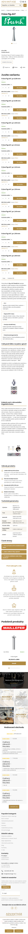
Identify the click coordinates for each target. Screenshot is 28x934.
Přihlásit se (6, 887)
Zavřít (20, 69)
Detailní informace (7, 62)
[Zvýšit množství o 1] (8, 87)
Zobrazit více (14, 807)
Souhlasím (18, 931)
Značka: (5, 52)
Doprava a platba (6, 836)
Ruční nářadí (5, 818)
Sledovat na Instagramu (14, 680)
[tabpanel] (14, 28)
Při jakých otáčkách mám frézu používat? (12, 557)
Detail (14, 663)
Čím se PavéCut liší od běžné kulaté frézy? (13, 546)
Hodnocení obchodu (14, 727)
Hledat (20, 5)
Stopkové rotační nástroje (8, 816)
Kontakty (4, 847)
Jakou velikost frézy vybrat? (12, 551)
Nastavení (14, 927)
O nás (3, 850)
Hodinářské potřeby (7, 828)
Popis (4, 278)
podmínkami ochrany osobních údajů (11, 900)
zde (16, 924)
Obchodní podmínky (7, 843)
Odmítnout (9, 931)
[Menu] (25, 5)
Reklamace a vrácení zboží (9, 838)
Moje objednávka (6, 841)
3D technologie (5, 830)
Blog (2, 845)
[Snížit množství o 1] (3, 87)
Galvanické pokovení (7, 821)
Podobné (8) (11, 278)
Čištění (3, 823)
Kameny (3, 825)
